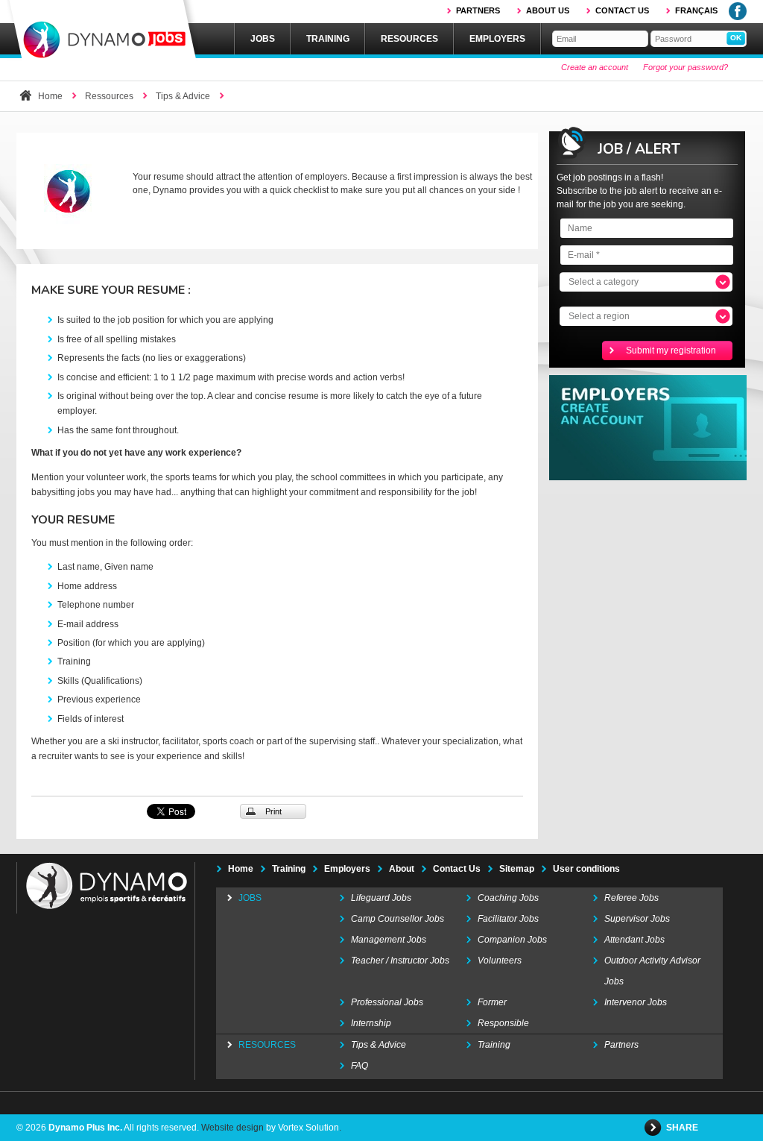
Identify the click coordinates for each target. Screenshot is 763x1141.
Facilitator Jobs (508, 919)
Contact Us (457, 869)
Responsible (503, 1023)
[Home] (102, 30)
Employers (497, 39)
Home (50, 96)
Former (492, 1002)
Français (696, 10)
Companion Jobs (512, 939)
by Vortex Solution (302, 1127)
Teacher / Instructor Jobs (400, 960)
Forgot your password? (685, 67)
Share (683, 1127)
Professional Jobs (387, 1002)
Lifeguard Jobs (381, 898)
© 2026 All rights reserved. (107, 1127)
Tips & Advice (183, 96)
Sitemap (516, 869)
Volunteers (500, 960)
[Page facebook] (738, 17)
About (401, 869)
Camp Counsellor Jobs (397, 919)
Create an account (594, 67)
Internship (371, 1023)
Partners (478, 10)
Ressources (109, 96)
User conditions (586, 869)
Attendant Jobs (634, 939)
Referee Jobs (631, 898)
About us (547, 10)
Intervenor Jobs (635, 1002)
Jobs (262, 39)
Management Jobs (388, 939)
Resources (409, 39)
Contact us (622, 10)
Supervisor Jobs (637, 919)
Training (327, 39)
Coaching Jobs (508, 898)
